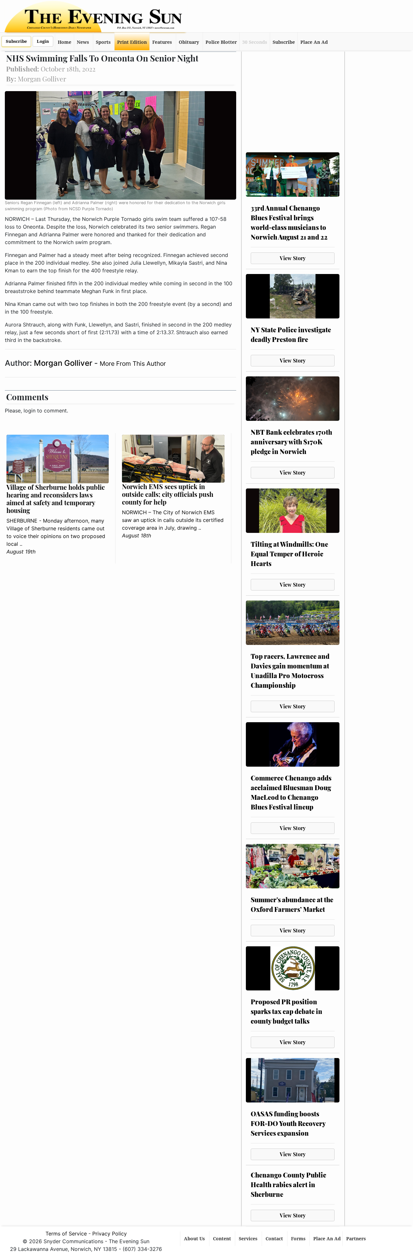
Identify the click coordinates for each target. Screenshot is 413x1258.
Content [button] (222, 1238)
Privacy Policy (109, 1233)
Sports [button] (103, 42)
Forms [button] (299, 1238)
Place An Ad (314, 42)
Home (64, 42)
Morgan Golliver (64, 363)
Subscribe (16, 41)
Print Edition (132, 42)
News (83, 42)
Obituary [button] (189, 42)
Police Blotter (221, 42)
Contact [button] (275, 1238)
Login (43, 41)
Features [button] (162, 42)
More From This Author (133, 363)
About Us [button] (195, 1238)
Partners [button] (356, 1238)
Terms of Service (66, 1233)
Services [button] (249, 1238)
